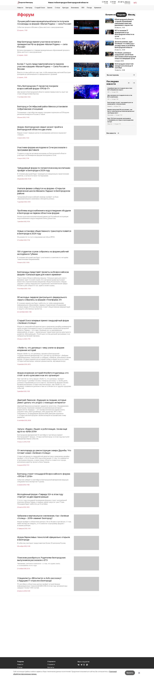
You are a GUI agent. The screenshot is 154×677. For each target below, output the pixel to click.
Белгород (29, 7)
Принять (130, 673)
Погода (89, 7)
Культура (65, 7)
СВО (82, 7)
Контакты (50, 667)
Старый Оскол (40, 7)
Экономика (75, 7)
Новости (20, 7)
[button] (129, 82)
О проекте (51, 664)
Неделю (121, 14)
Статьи (57, 7)
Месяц (131, 14)
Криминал (97, 7)
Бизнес (49, 7)
